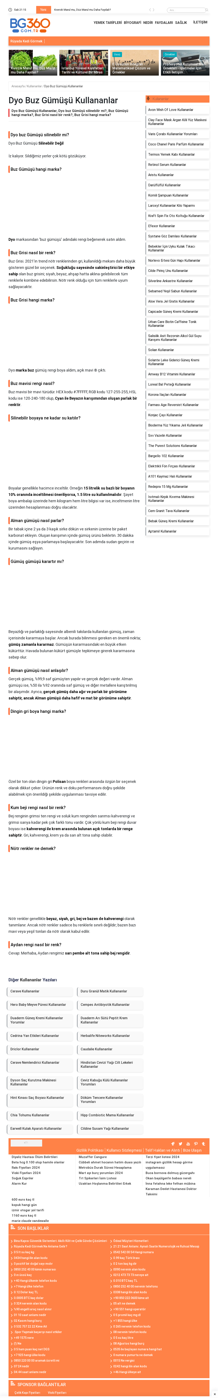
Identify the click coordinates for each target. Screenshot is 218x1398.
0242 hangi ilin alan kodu (130, 1366)
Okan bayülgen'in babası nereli (168, 1178)
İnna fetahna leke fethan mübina (170, 1184)
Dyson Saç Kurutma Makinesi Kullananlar (33, 1082)
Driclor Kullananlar (24, 1049)
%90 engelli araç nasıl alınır (33, 1309)
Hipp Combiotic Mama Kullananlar (107, 1115)
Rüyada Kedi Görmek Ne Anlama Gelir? (40, 1246)
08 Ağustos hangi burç (128, 1343)
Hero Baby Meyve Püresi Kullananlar (38, 1005)
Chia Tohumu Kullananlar (29, 1115)
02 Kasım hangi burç (28, 1320)
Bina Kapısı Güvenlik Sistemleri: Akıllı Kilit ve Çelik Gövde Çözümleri (60, 1241)
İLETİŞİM (200, 22)
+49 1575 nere (24, 1337)
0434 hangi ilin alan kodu (30, 1258)
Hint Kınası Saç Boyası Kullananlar (37, 1098)
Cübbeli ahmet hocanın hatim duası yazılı (110, 1162)
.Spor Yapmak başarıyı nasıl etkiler (38, 1332)
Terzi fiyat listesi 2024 (162, 1157)
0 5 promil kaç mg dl (127, 1315)
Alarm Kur (19, 1184)
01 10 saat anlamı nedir (30, 1315)
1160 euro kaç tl (24, 1215)
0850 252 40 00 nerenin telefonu (135, 1286)
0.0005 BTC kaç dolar (29, 1298)
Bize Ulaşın (192, 1150)
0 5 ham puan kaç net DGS (31, 1349)
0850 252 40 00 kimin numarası (35, 1269)
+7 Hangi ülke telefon (28, 1286)
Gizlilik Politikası (89, 1150)
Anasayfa (18, 86)
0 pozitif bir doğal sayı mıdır (33, 1263)
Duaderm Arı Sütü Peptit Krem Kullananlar (104, 1020)
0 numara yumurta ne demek (133, 1355)
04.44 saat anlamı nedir (30, 1372)
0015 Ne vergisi (123, 1360)
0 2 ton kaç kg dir (125, 1263)
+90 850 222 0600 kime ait (131, 1298)
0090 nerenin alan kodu (129, 1269)
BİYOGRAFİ (132, 23)
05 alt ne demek (124, 1303)
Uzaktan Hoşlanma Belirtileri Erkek (105, 1184)
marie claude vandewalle (30, 1221)
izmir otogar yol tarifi (28, 1210)
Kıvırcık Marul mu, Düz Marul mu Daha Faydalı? (82, 9)
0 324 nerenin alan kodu (30, 1303)
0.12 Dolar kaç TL (26, 1292)
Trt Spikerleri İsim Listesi (97, 1178)
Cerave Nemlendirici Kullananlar (34, 1063)
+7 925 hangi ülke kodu (29, 1355)
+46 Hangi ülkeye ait (127, 1372)
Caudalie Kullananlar (96, 1049)
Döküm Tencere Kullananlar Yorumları (102, 1100)
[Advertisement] (75, 206)
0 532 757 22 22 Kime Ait (30, 1326)
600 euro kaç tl (23, 1199)
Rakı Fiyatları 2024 (26, 1168)
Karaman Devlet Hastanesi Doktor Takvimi (171, 1191)
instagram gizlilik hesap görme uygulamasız (169, 1165)
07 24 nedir (21, 1366)
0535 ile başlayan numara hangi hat (137, 1349)
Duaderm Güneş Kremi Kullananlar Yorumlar (36, 1020)
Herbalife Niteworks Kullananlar (105, 1036)
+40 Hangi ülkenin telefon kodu (35, 1280)
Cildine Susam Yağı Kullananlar (105, 1129)
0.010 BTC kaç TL (125, 1280)
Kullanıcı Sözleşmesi (124, 1150)
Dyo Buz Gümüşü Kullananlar (63, 86)
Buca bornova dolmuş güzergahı (170, 1173)
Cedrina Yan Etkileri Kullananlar (34, 1036)
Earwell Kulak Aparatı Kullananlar (36, 1129)
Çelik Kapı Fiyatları (27, 1392)
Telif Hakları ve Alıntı (162, 1150)
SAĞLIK (181, 23)
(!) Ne (17, 1343)
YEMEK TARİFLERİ (108, 23)
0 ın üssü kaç (23, 1275)
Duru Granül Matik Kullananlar (104, 991)
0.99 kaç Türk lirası (126, 1258)
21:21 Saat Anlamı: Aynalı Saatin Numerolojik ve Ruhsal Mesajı (156, 1246)
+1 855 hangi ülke (125, 1320)
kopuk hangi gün (24, 1205)
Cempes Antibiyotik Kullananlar (105, 1005)
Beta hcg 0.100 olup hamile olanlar (38, 1162)
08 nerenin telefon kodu (129, 1332)
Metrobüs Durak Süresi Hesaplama (105, 1168)
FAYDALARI (164, 23)
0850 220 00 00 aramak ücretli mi (36, 1360)
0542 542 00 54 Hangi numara (133, 1252)
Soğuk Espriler (22, 1178)
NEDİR (148, 23)
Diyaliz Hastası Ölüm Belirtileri (34, 1157)
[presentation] (150, 10)
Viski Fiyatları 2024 (26, 1173)
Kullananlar (35, 86)
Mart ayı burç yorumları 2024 (101, 1173)
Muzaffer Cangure (93, 1157)
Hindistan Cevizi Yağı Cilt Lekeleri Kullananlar (107, 1065)
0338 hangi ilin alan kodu (130, 1292)
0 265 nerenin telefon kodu (132, 1326)
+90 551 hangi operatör (129, 1309)
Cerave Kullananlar (24, 991)
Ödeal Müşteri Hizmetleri (130, 1241)
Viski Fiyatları (57, 1392)
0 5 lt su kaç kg (24, 1252)
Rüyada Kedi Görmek (26, 41)
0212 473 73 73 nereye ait (130, 1275)
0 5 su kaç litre (123, 1337)
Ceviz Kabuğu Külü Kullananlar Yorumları (104, 1082)
